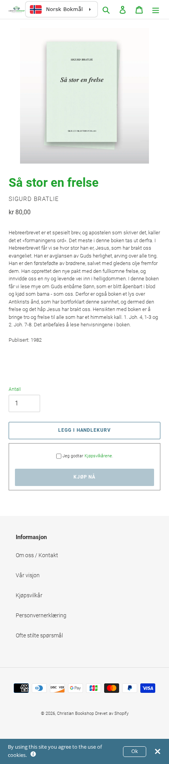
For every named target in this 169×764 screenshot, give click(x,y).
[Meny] (155, 9)
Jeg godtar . (87, 455)
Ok (134, 751)
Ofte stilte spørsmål (39, 635)
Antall (15, 389)
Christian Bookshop (75, 713)
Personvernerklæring (41, 615)
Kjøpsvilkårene (98, 455)
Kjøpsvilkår (29, 595)
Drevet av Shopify (112, 713)
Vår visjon (28, 575)
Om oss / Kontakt (37, 555)
